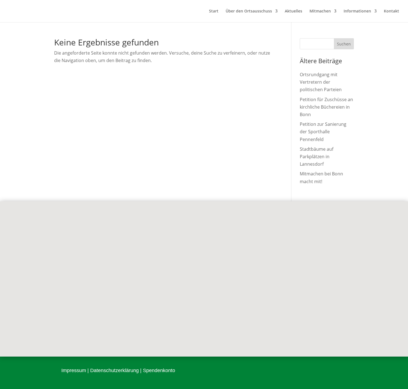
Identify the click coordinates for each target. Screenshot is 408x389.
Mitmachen (320, 11)
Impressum (73, 370)
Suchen (344, 44)
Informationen (357, 11)
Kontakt (391, 11)
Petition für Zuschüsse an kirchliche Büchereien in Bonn (326, 106)
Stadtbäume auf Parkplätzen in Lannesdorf (316, 156)
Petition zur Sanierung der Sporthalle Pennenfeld (323, 131)
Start (213, 11)
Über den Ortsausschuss (249, 11)
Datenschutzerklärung (114, 370)
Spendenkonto (159, 370)
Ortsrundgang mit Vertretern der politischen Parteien (321, 82)
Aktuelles (293, 11)
